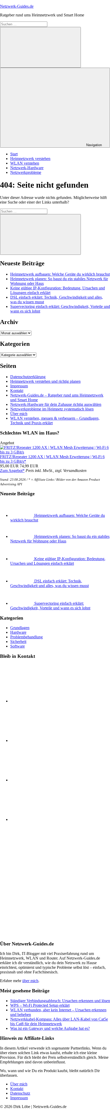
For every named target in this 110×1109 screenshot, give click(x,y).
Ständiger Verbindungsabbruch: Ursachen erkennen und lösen (60, 1001)
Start (14, 154)
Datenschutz (20, 1093)
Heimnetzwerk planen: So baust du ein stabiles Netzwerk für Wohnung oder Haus (59, 538)
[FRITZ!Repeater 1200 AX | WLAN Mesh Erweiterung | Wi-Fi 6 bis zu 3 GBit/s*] (55, 452)
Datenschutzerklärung (28, 377)
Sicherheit (18, 641)
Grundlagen (19, 628)
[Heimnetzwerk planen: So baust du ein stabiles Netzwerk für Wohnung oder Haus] (22, 536)
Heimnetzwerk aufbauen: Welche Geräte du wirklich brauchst (60, 274)
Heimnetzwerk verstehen (30, 158)
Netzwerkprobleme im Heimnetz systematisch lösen (52, 409)
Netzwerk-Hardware (26, 168)
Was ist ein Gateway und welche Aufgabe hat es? (50, 1028)
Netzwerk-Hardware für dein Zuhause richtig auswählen (55, 404)
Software (17, 646)
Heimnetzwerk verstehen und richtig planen (45, 381)
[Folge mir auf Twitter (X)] (48, 740)
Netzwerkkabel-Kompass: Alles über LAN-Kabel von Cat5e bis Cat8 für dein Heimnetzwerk (59, 1021)
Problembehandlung (26, 637)
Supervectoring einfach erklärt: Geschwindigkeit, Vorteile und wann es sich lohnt (50, 605)
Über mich (18, 413)
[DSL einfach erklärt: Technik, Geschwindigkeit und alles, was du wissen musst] (22, 581)
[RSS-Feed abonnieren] (48, 780)
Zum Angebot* (12, 470)
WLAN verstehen (24, 163)
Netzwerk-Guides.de (17, 6)
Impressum (19, 386)
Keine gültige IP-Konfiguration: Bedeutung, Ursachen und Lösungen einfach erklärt (57, 561)
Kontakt (16, 390)
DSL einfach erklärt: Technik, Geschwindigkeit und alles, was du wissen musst (49, 583)
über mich (30, 981)
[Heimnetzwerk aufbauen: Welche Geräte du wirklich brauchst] (22, 515)
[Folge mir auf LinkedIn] (48, 701)
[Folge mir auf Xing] (48, 819)
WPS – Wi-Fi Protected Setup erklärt (40, 1005)
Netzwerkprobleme (25, 172)
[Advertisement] (55, 881)
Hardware (18, 632)
